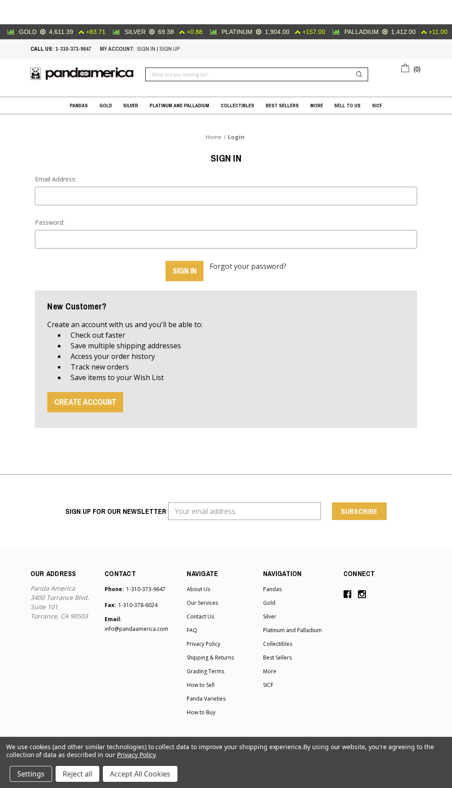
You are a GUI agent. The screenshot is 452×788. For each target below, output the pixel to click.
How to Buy (201, 712)
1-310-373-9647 (73, 49)
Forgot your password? (248, 266)
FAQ (192, 630)
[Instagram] (362, 594)
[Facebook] (347, 594)
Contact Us (200, 616)
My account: (117, 49)
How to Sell (201, 685)
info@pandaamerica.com (136, 629)
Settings (31, 774)
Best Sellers (282, 105)
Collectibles (237, 105)
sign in (146, 49)
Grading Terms (205, 671)
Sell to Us (347, 105)
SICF (377, 105)
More (316, 105)
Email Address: (55, 179)
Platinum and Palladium (179, 105)
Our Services (202, 603)
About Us (198, 589)
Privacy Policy (203, 644)
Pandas (79, 105)
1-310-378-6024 (138, 605)
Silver (130, 105)
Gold (105, 105)
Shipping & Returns (210, 657)
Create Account (85, 401)
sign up (169, 49)
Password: (49, 222)
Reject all (77, 774)
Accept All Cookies (140, 774)
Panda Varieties (206, 698)
